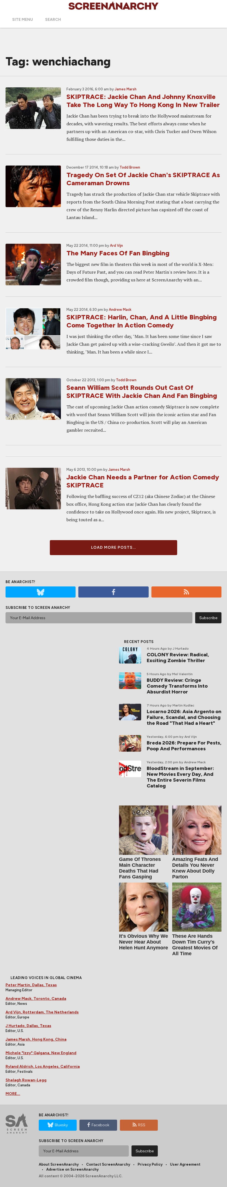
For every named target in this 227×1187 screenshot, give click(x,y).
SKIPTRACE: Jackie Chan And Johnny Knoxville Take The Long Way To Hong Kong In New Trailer (143, 101)
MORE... (13, 1093)
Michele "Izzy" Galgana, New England (41, 1053)
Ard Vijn (116, 245)
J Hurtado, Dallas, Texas (28, 1025)
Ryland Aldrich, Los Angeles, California (43, 1066)
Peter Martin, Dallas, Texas (31, 985)
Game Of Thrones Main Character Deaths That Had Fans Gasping (140, 868)
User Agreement (185, 1164)
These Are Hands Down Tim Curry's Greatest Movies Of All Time (195, 944)
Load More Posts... (113, 547)
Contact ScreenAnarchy (108, 1164)
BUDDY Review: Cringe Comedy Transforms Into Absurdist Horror (177, 686)
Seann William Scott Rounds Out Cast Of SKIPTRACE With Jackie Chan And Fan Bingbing (141, 391)
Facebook (100, 1125)
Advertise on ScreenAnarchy (72, 1169)
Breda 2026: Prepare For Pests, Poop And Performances (184, 746)
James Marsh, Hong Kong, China (36, 1039)
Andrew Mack (120, 309)
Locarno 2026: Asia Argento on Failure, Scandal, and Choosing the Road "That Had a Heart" (184, 717)
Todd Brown (130, 167)
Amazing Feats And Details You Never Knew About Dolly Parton (195, 868)
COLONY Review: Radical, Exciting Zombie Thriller (178, 658)
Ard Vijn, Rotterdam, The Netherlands (42, 1012)
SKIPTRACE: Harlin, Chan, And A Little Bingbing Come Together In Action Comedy (141, 321)
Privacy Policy (150, 1164)
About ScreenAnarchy (59, 1164)
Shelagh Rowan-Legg (26, 1080)
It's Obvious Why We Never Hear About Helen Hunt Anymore (143, 941)
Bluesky (61, 1125)
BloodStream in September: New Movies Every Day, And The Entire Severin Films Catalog (180, 777)
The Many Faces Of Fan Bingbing (117, 253)
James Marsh (125, 89)
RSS (141, 1125)
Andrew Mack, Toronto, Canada (36, 998)
